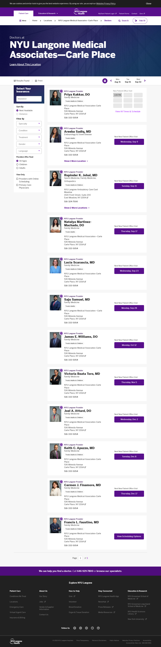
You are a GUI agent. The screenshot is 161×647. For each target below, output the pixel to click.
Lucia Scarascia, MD (79, 262)
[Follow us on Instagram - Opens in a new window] (86, 628)
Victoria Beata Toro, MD (82, 374)
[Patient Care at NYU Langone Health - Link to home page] (80, 11)
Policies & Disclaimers (99, 640)
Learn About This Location (25, 64)
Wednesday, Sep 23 (129, 271)
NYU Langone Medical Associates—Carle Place (78, 21)
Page (74, 558)
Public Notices (114, 640)
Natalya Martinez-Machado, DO (77, 223)
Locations (48, 21)
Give (141, 13)
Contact (134, 13)
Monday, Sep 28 (129, 308)
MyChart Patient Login (106, 13)
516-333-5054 (71, 117)
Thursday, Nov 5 (129, 382)
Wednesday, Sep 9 (129, 142)
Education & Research (47, 13)
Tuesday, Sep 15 (129, 186)
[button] (148, 4)
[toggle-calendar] (104, 80)
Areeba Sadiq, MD (77, 131)
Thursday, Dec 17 (129, 493)
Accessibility (147, 640)
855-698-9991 (146, 643)
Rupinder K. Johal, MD (80, 175)
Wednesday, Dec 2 (129, 419)
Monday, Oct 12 (129, 345)
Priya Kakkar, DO (77, 94)
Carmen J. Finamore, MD (82, 485)
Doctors (107, 21)
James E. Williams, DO (81, 337)
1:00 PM (117, 95)
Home (34, 21)
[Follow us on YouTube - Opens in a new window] (92, 628)
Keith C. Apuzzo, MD (79, 448)
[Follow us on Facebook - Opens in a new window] (74, 628)
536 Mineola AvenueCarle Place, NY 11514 (74, 112)
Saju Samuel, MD (77, 299)
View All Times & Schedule (127, 111)
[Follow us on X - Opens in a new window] (80, 628)
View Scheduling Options (129, 536)
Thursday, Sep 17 (129, 231)
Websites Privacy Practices (131, 640)
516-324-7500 (71, 201)
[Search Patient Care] (119, 20)
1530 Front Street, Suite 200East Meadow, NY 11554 (77, 196)
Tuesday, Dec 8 (129, 456)
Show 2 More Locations (75, 208)
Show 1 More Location (75, 161)
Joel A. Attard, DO (77, 411)
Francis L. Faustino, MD (81, 522)
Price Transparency (82, 640)
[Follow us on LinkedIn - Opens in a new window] (98, 628)
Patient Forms (124, 13)
